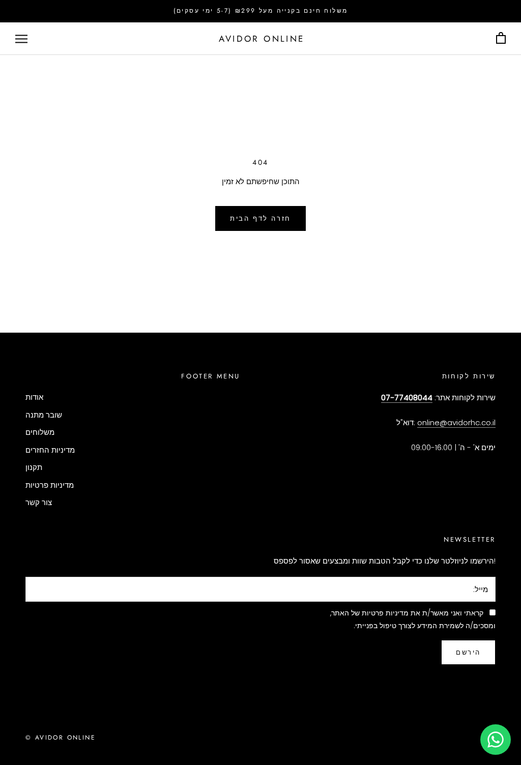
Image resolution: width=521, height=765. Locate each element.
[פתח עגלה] (501, 38)
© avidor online (60, 737)
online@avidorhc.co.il (456, 422)
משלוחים (39, 432)
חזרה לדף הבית (260, 218)
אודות (34, 397)
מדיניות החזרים (50, 450)
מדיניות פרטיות (49, 485)
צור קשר (38, 502)
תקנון (33, 467)
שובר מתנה (43, 414)
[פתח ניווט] (21, 38)
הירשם (468, 652)
